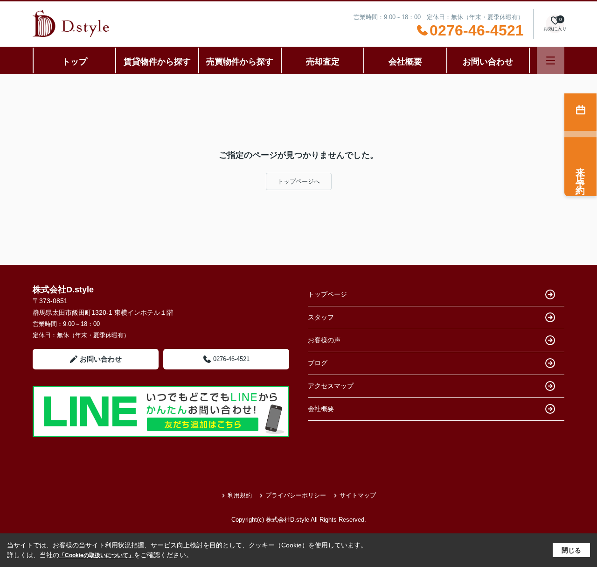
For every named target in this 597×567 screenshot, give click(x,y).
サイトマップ (358, 495)
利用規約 (240, 495)
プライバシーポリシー (295, 495)
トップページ (327, 294)
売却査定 (323, 61)
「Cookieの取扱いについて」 (96, 555)
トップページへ (299, 181)
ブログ (317, 363)
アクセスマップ (331, 386)
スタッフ (321, 317)
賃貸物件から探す (157, 61)
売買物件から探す (239, 61)
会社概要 (405, 61)
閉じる (571, 550)
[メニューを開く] (550, 60)
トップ (74, 61)
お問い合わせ (488, 61)
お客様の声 (324, 340)
